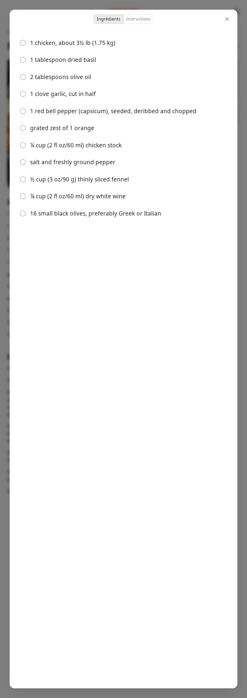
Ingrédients (108, 19)
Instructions (138, 19)
